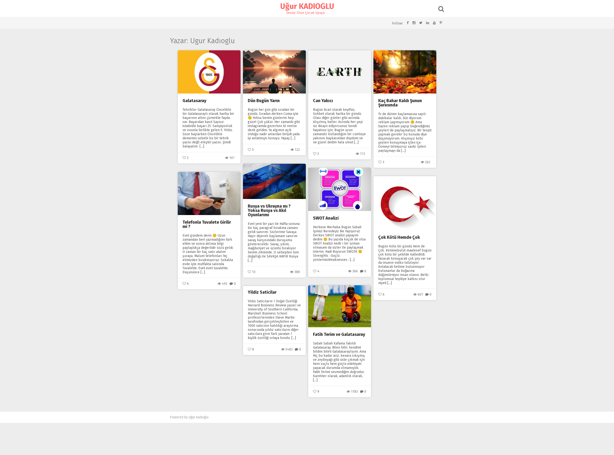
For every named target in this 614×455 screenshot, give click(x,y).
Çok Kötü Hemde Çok (399, 237)
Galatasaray (194, 100)
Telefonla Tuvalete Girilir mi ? (207, 224)
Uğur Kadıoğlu (198, 417)
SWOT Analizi (326, 218)
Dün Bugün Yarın (264, 100)
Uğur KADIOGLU (307, 6)
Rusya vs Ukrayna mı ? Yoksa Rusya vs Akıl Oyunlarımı (269, 210)
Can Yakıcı (323, 100)
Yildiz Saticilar (262, 292)
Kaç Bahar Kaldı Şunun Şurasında (400, 103)
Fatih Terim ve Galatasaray (339, 334)
